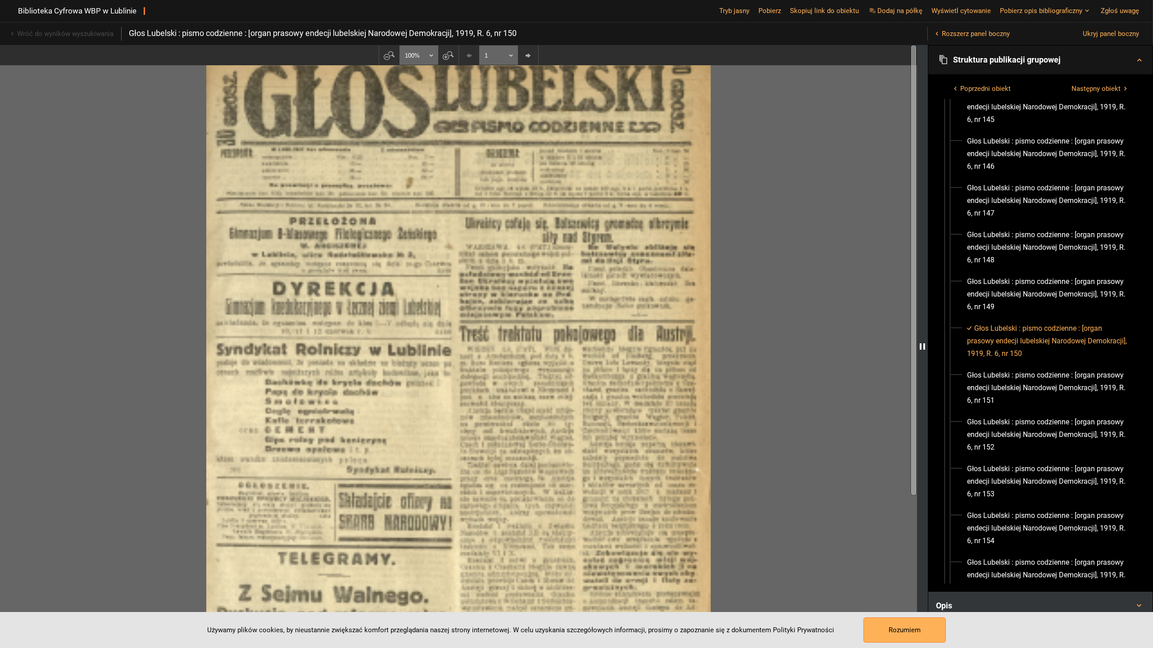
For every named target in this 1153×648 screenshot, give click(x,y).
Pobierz (769, 11)
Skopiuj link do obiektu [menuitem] (824, 11)
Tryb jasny (734, 11)
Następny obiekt (1096, 89)
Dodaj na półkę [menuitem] (899, 11)
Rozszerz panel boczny (976, 34)
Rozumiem (905, 630)
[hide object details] (922, 346)
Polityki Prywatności (803, 630)
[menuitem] (1048, 107)
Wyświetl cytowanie (961, 11)
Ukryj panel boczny (1111, 34)
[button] (1040, 59)
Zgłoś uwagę (1120, 11)
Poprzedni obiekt (985, 89)
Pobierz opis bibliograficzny (1041, 11)
